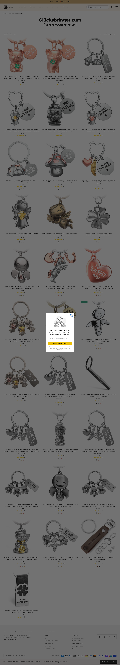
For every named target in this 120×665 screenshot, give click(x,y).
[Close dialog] (71, 315)
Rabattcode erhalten (60, 343)
